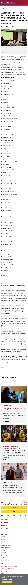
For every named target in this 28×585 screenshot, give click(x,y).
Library (2, 550)
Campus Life (4, 529)
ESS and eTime (4, 554)
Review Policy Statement (7, 579)
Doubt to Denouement (10, 485)
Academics (4, 519)
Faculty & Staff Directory (6, 545)
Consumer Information (5, 571)
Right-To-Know (4, 570)
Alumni (2, 367)
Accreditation (3, 565)
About (3, 532)
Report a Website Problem (6, 560)
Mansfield (3, 539)
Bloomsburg (3, 536)
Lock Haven (3, 538)
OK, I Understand (7, 582)
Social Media (3, 559)
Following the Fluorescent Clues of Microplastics (14, 409)
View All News (5, 381)
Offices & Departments (5, 547)
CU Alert (2, 557)
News (4, 8)
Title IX (2, 573)
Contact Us (14, 507)
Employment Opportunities (6, 555)
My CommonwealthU (5, 549)
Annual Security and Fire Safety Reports (9, 566)
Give (14, 511)
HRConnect (3, 552)
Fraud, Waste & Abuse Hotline (7, 568)
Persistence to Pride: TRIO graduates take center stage (12, 447)
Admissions (4, 522)
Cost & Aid (4, 525)
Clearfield (3, 541)
